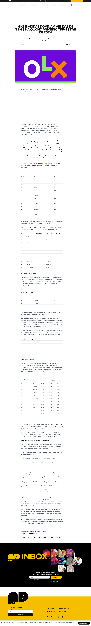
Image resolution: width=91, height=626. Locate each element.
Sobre (48, 606)
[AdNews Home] (9, 1)
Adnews (22, 44)
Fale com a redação (51, 611)
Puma (57, 229)
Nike (23, 124)
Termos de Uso (54, 581)
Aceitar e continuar (84, 623)
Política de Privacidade (64, 608)
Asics (37, 165)
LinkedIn (44, 531)
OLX (42, 124)
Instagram (37, 531)
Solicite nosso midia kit (64, 606)
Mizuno (33, 165)
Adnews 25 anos (50, 608)
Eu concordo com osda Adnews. (55, 581)
